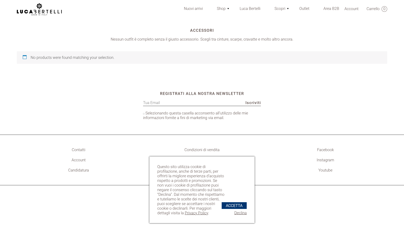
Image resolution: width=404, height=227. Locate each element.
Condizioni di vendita (202, 149)
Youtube (325, 170)
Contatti (78, 149)
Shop (221, 8)
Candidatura (78, 170)
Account (79, 160)
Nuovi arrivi (193, 8)
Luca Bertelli (250, 8)
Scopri (279, 8)
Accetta (234, 205)
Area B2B (331, 8)
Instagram (325, 160)
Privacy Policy (196, 213)
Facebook (325, 149)
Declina (240, 213)
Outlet (304, 8)
